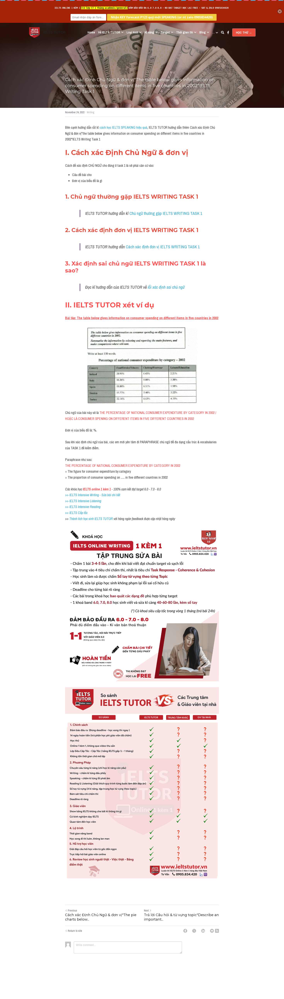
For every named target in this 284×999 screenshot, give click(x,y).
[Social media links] (228, 32)
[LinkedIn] (203, 931)
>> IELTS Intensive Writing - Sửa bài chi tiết (92, 495)
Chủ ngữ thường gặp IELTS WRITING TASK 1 (165, 213)
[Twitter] (194, 931)
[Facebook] (185, 931)
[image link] (34, 32)
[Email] (212, 931)
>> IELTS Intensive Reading (82, 506)
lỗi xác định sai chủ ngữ (166, 287)
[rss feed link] (217, 931)
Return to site (75, 931)
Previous (72, 910)
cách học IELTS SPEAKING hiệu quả (123, 127)
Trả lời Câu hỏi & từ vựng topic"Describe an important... (181, 917)
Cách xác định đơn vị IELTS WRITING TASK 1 (163, 247)
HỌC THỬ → (244, 32)
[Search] (222, 32)
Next (146, 910)
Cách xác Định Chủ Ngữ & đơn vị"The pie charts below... (100, 917)
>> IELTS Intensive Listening (83, 501)
